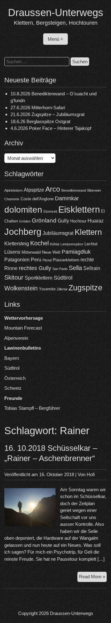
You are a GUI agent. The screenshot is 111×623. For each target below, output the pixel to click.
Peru (36, 259)
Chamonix (11, 199)
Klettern (88, 232)
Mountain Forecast (23, 327)
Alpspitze (34, 190)
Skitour (13, 277)
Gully (63, 220)
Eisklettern (79, 209)
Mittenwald (31, 252)
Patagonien (17, 259)
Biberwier (94, 190)
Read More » (93, 578)
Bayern (11, 358)
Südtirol (63, 278)
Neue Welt (51, 252)
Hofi (91, 474)
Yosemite (47, 289)
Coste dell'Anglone (37, 199)
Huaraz (96, 220)
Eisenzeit (50, 211)
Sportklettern (38, 277)
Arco (52, 189)
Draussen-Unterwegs (55, 12)
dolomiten (23, 209)
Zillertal (62, 289)
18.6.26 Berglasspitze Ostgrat (40, 121)
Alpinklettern (13, 190)
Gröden (25, 221)
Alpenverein (16, 338)
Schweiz (13, 388)
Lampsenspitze (71, 244)
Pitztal (47, 260)
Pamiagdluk (76, 252)
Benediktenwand (73, 190)
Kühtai (54, 244)
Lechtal (90, 244)
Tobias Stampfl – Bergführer (32, 408)
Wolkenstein (21, 288)
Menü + (55, 39)
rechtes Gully (35, 268)
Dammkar (67, 198)
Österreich (15, 378)
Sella (75, 267)
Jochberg (22, 231)
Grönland (44, 220)
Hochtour (78, 221)
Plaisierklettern (66, 260)
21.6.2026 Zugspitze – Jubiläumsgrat (47, 114)
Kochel (39, 243)
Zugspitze (85, 288)
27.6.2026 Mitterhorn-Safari (37, 107)
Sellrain (91, 268)
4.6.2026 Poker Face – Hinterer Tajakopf (50, 128)
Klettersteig (16, 243)
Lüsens (12, 252)
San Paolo (60, 269)
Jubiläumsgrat (58, 233)
